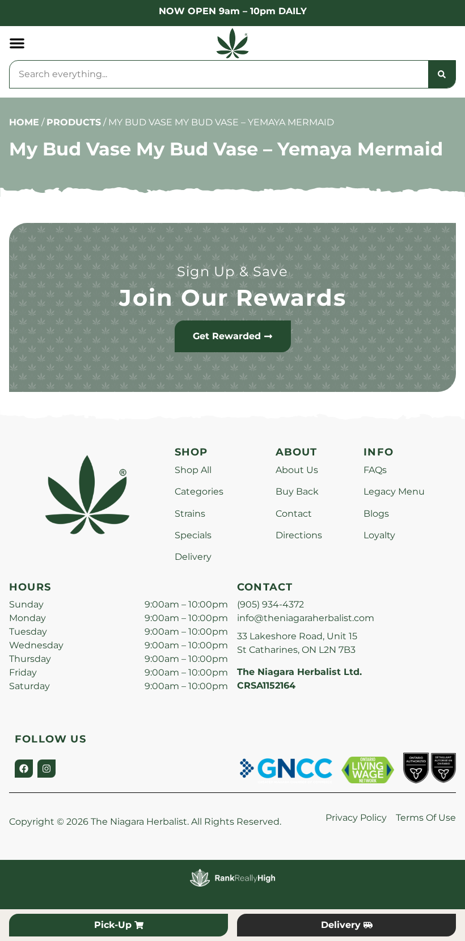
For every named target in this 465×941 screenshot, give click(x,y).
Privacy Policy (356, 817)
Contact (294, 513)
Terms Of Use (426, 817)
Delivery (193, 556)
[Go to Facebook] (24, 768)
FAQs (375, 470)
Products (73, 122)
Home (24, 122)
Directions (299, 535)
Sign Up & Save (232, 271)
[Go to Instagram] (46, 768)
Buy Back (297, 491)
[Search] (441, 74)
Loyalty (379, 535)
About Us (297, 470)
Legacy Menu (394, 491)
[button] (17, 43)
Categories (199, 491)
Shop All (193, 470)
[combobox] (219, 74)
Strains (190, 513)
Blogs (376, 513)
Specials (193, 535)
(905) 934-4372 (270, 604)
